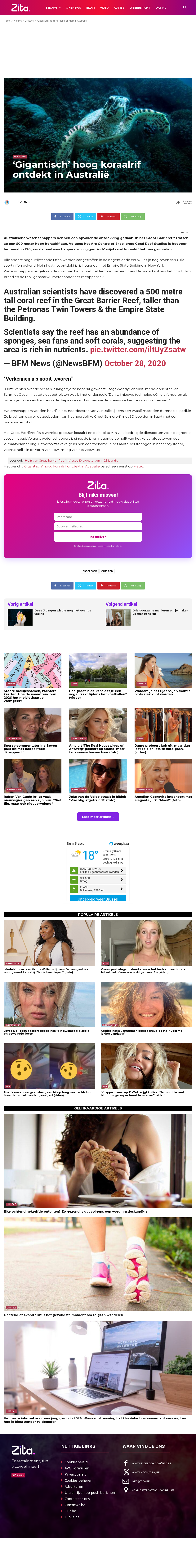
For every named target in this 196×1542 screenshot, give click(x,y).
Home (7, 20)
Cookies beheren (78, 1480)
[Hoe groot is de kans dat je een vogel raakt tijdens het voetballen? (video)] (98, 670)
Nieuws (18, 20)
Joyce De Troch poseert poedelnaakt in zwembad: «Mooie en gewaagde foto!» (46, 1032)
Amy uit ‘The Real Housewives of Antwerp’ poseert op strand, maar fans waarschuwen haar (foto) (97, 749)
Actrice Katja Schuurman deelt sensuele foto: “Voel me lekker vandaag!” (141, 1032)
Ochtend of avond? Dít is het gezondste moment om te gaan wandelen (63, 1315)
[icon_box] (146, 1463)
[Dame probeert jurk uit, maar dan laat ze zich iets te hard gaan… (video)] (163, 725)
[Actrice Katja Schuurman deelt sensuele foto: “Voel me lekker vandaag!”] (146, 1004)
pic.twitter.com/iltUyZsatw (138, 349)
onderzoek (89, 571)
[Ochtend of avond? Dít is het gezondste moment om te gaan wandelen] (98, 1264)
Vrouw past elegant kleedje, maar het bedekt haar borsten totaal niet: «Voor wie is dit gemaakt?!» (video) (144, 971)
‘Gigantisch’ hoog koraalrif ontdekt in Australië (62, 466)
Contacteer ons (77, 1498)
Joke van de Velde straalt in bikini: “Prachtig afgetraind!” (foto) (97, 798)
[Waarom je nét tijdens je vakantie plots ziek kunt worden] (163, 670)
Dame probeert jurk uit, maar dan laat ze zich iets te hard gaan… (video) (162, 749)
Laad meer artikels (96, 817)
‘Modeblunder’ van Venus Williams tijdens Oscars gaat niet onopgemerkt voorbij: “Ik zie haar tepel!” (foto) (47, 971)
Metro (138, 466)
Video (74, 684)
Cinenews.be (75, 1504)
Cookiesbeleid (76, 1462)
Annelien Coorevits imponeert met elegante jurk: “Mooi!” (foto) (163, 798)
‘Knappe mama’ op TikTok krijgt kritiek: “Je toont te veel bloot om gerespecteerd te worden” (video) (142, 1094)
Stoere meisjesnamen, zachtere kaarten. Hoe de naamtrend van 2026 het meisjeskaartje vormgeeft (30, 696)
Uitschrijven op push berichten (90, 1492)
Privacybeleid (76, 1474)
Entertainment (14, 739)
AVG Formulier (77, 1468)
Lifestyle (29, 20)
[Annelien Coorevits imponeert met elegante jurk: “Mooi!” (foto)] (163, 776)
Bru (26, 202)
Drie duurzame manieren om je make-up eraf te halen (160, 612)
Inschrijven (98, 537)
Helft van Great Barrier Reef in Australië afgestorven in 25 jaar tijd (71, 460)
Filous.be (72, 1517)
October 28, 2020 (135, 363)
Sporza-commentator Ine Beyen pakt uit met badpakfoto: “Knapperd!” (30, 749)
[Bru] (7, 202)
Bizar (105, 963)
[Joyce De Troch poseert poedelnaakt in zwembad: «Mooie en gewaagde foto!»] (49, 1004)
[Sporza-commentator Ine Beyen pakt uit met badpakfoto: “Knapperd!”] (32, 725)
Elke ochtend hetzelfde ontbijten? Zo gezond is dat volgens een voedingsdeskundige (76, 1211)
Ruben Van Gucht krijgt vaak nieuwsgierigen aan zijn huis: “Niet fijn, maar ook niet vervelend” (32, 800)
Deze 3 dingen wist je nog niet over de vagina (62, 612)
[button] (185, 7)
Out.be (70, 1511)
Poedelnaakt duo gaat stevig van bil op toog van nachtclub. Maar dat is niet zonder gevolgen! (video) (47, 1094)
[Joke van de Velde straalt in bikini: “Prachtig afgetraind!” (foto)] (98, 776)
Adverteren (74, 1486)
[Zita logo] (21, 7)
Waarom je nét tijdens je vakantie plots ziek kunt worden (163, 692)
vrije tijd (107, 571)
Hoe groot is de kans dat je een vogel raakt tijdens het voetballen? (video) (98, 694)
